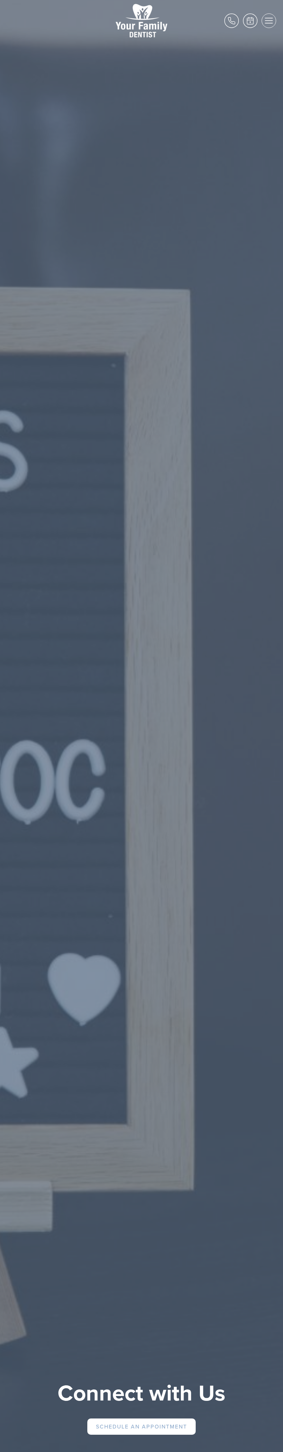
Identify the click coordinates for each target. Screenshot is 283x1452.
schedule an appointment (141, 1426)
